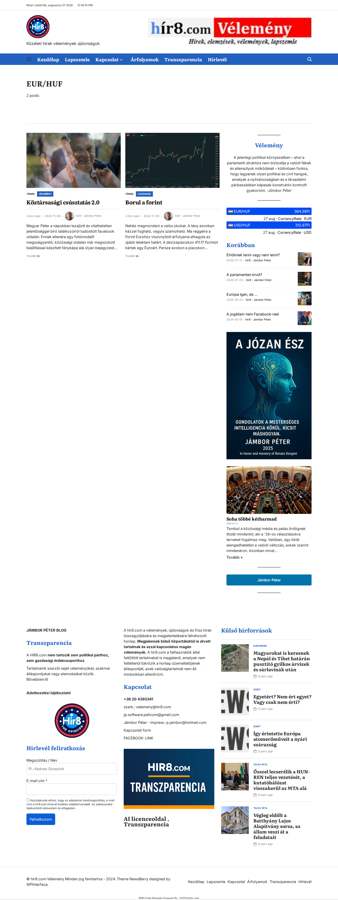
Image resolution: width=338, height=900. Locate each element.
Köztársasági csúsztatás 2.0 (63, 202)
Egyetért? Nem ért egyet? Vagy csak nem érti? (282, 699)
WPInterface (37, 884)
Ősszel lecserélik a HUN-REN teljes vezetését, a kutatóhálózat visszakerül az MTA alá (281, 779)
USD (308, 232)
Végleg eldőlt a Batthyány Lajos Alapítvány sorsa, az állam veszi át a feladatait (277, 825)
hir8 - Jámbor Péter (89, 215)
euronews (260, 645)
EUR (308, 218)
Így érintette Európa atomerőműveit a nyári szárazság (280, 739)
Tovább (31, 256)
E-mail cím (36, 780)
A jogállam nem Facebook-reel (252, 314)
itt (46, 679)
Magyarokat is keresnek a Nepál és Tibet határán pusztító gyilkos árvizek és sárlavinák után (281, 661)
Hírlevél (217, 59)
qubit (257, 689)
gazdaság (144, 193)
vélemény (45, 193)
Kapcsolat (107, 59)
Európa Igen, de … (241, 294)
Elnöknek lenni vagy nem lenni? (253, 255)
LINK (149, 738)
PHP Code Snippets (151, 898)
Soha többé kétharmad (251, 518)
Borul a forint (143, 202)
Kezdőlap (48, 59)
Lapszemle (77, 59)
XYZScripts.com (189, 898)
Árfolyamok (145, 59)
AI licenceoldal (145, 818)
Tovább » (234, 557)
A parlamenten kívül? (244, 274)
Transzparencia (183, 59)
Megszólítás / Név (41, 760)
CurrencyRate (289, 218)
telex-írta (260, 764)
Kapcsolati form (137, 730)
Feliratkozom (41, 819)
